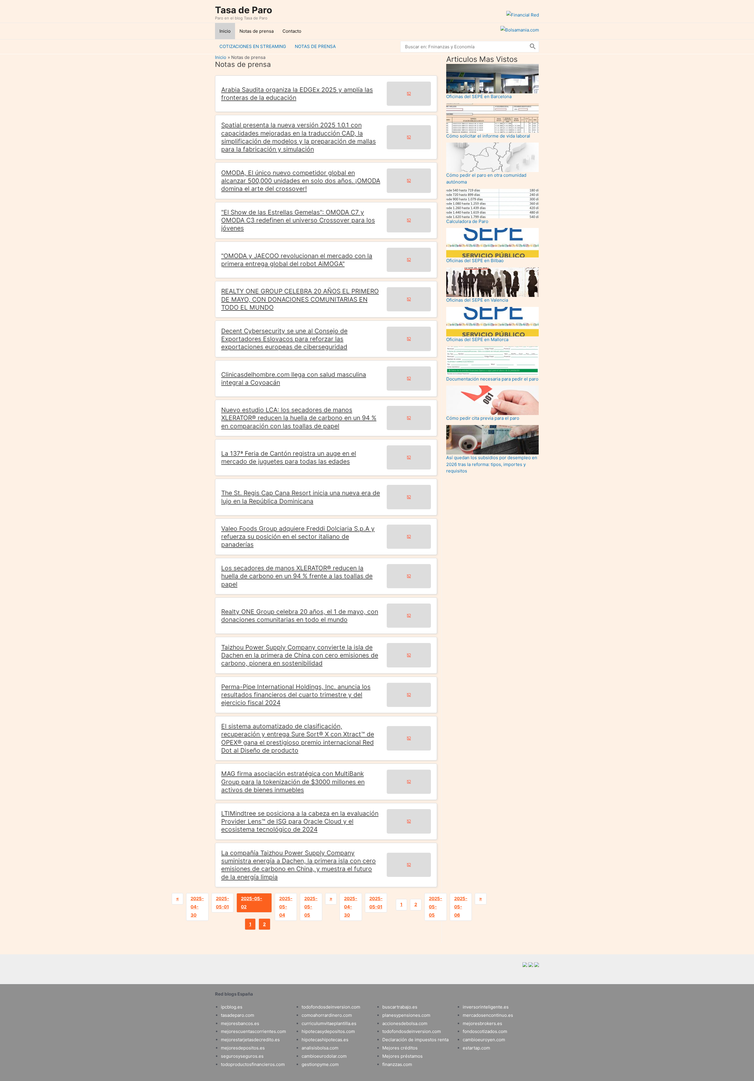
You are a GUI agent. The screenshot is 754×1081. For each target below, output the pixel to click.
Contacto (291, 31)
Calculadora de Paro (467, 221)
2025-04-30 (197, 907)
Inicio (225, 31)
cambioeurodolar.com (324, 1056)
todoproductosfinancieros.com (253, 1064)
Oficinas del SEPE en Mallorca (477, 339)
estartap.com (476, 1048)
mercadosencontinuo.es (488, 1015)
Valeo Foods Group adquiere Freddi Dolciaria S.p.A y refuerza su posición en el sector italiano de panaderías (298, 536)
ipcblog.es (231, 1007)
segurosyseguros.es (242, 1056)
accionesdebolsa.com (404, 1023)
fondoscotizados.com (485, 1031)
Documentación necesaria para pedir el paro (492, 379)
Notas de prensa (256, 31)
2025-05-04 (285, 907)
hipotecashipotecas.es (325, 1039)
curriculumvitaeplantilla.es (329, 1023)
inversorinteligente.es (486, 1007)
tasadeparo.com (237, 1015)
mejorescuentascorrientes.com (253, 1031)
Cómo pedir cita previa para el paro (482, 418)
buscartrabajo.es (399, 1007)
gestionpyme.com (320, 1064)
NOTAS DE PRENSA (315, 46)
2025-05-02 (251, 903)
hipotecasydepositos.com (328, 1031)
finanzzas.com (397, 1064)
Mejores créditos (400, 1048)
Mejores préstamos (402, 1056)
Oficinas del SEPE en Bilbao (475, 260)
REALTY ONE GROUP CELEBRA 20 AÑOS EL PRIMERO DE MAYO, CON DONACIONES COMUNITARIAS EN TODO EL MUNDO (300, 299)
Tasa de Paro (243, 9)
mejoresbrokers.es (482, 1023)
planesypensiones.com (406, 1015)
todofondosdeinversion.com (331, 1007)
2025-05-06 (460, 907)
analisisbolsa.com (320, 1048)
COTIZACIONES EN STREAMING (252, 46)
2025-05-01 (222, 903)
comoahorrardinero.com (327, 1015)
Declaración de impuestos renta (415, 1039)
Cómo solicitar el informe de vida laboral (488, 136)
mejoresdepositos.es (243, 1048)
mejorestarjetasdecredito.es (250, 1039)
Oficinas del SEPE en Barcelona (479, 96)
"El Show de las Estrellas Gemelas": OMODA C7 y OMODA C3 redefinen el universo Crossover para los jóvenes (298, 220)
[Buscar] (532, 46)
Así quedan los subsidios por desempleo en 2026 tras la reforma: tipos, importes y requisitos (491, 464)
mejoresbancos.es (240, 1023)
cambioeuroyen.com (484, 1039)
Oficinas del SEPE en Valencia (477, 300)
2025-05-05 (311, 907)
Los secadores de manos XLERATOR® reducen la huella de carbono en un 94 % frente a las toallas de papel (297, 576)
